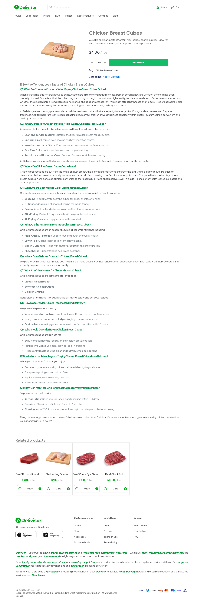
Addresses (80, 536)
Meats (106, 76)
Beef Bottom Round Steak (28, 474)
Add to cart (138, 62)
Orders (78, 525)
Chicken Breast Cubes (107, 70)
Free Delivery (141, 531)
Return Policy (110, 542)
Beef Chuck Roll (114, 474)
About (107, 525)
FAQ (136, 536)
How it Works (140, 525)
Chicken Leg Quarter (57, 474)
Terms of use (111, 536)
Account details (82, 542)
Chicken (115, 76)
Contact (108, 531)
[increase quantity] (105, 62)
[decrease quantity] (92, 62)
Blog (76, 531)
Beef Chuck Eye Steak (85, 474)
